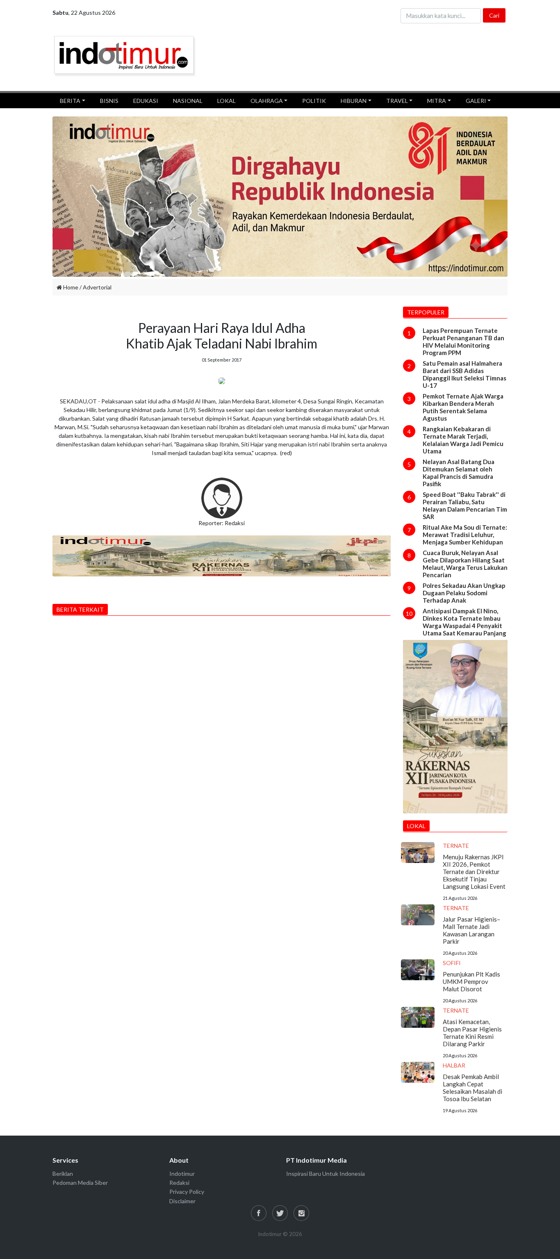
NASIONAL (188, 100)
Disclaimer (182, 1201)
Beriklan (62, 1173)
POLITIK (314, 100)
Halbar (454, 1065)
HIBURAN (354, 100)
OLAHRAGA (266, 100)
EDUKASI (145, 100)
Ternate (456, 845)
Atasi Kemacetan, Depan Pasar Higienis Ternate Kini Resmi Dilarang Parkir (472, 1032)
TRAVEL (397, 100)
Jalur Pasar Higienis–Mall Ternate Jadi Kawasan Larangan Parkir (471, 930)
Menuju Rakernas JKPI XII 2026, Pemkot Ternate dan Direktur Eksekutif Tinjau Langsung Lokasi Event (474, 871)
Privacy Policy (186, 1191)
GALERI (476, 100)
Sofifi (452, 962)
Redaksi (179, 1182)
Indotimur (182, 1173)
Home (70, 287)
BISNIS (109, 100)
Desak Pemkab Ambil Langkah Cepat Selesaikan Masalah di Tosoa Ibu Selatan (472, 1087)
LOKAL (226, 100)
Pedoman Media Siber (80, 1182)
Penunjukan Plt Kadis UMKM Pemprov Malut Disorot (471, 981)
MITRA (436, 100)
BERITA (70, 100)
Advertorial (97, 287)
